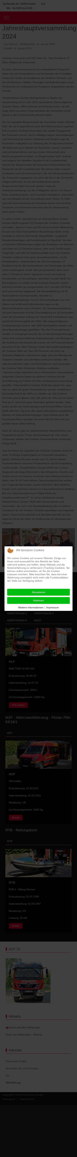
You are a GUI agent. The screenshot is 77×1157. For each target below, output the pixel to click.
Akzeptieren (38, 592)
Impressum (52, 607)
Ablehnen (38, 600)
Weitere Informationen (30, 607)
